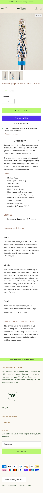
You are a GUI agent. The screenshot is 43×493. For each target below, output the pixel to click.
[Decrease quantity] (4, 101)
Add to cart (21, 111)
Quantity (5, 96)
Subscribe (21, 451)
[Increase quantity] (12, 101)
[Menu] (2, 8)
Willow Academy (12, 485)
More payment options (21, 123)
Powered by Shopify (24, 485)
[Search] (7, 8)
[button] (21, 141)
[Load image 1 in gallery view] (21, 41)
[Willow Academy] (21, 8)
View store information (12, 134)
